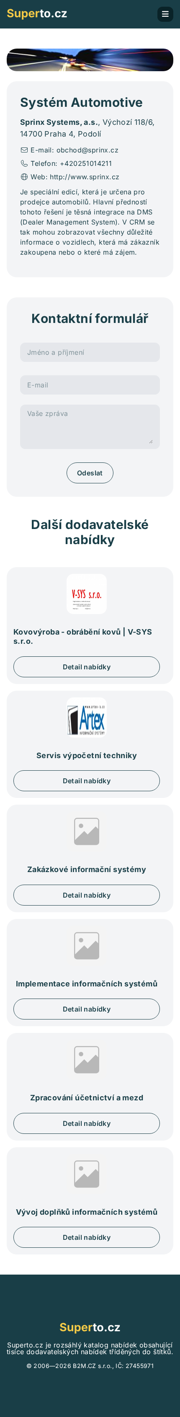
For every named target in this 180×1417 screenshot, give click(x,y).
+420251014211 (86, 163)
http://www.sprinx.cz (84, 177)
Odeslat (90, 473)
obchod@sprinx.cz (87, 150)
